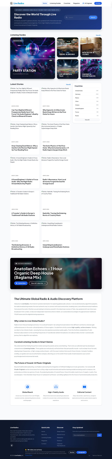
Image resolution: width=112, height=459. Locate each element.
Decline (72, 452)
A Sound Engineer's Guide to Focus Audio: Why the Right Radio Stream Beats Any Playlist (25, 181)
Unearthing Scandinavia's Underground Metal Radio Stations (56, 246)
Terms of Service (97, 455)
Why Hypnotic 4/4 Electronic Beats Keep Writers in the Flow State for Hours (54, 112)
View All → (99, 35)
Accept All (82, 452)
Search (93, 17)
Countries (67, 3)
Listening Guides (55, 3)
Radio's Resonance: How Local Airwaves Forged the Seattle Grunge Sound (54, 181)
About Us (44, 434)
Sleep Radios (61, 431)
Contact (43, 443)
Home (45, 3)
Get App (98, 3)
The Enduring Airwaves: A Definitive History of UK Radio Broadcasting (23, 247)
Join (99, 435)
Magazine (76, 3)
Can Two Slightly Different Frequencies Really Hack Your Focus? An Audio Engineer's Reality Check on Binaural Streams (25, 113)
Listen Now (21, 283)
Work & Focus (61, 434)
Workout (59, 440)
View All (68, 84)
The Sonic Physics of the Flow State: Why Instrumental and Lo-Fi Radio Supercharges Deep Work (56, 148)
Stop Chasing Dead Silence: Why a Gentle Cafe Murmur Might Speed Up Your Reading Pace (25, 148)
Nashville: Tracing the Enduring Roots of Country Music (54, 214)
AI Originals (88, 3)
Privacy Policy (28, 455)
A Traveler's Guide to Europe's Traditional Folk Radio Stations (23, 214)
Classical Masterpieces (61, 444)
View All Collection (37, 283)
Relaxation (60, 437)
